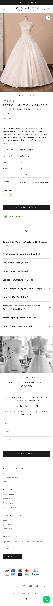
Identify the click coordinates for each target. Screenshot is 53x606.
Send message (26, 453)
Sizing (5, 520)
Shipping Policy (9, 494)
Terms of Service (9, 507)
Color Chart (7, 528)
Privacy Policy (8, 503)
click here (33, 182)
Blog (4, 481)
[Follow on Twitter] (10, 586)
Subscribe (12, 556)
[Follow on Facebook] (4, 586)
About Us (6, 473)
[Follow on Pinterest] (24, 586)
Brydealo (8, 101)
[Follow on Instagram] (17, 586)
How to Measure (9, 524)
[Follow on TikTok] (37, 586)
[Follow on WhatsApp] (44, 586)
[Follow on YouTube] (30, 586)
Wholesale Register (10, 477)
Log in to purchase (26, 207)
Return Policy (8, 499)
